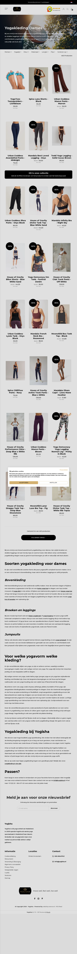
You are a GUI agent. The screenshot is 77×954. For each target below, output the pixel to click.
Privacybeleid (64, 469)
